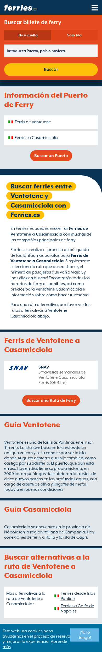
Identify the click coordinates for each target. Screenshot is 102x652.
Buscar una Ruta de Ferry (51, 400)
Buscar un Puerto (51, 155)
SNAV (43, 367)
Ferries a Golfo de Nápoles (77, 609)
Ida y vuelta (28, 35)
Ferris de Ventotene (33, 122)
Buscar (51, 69)
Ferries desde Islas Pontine (78, 596)
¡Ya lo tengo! (85, 635)
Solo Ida (74, 35)
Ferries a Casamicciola (36, 137)
